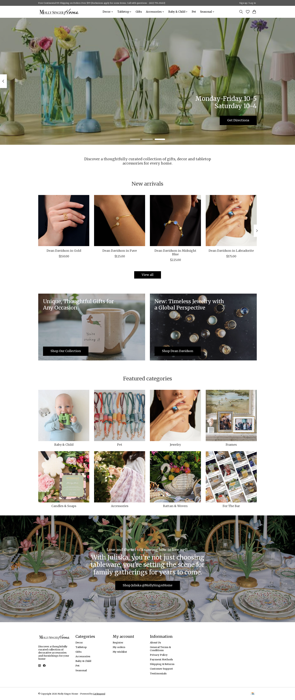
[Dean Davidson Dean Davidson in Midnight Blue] (175, 220)
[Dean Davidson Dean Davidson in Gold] (63, 220)
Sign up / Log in (247, 3)
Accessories (119, 506)
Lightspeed (99, 693)
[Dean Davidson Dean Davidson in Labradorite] (231, 220)
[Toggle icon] (241, 12)
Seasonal (81, 670)
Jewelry (175, 445)
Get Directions (238, 120)
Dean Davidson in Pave (119, 251)
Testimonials (158, 673)
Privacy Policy (159, 654)
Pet (194, 11)
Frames (231, 445)
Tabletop (81, 647)
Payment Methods (161, 659)
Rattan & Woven (175, 506)
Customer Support (161, 668)
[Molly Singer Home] (59, 11)
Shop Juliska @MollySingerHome (147, 585)
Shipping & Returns (162, 664)
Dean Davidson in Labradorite (231, 251)
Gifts (139, 11)
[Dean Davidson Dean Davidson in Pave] (119, 220)
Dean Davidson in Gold (64, 251)
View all (147, 275)
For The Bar (231, 506)
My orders (119, 647)
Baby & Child (63, 445)
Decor (79, 642)
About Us (155, 642)
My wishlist (120, 651)
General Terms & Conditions (160, 649)
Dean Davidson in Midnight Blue (175, 252)
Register (118, 642)
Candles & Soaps (63, 506)
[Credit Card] (253, 693)
